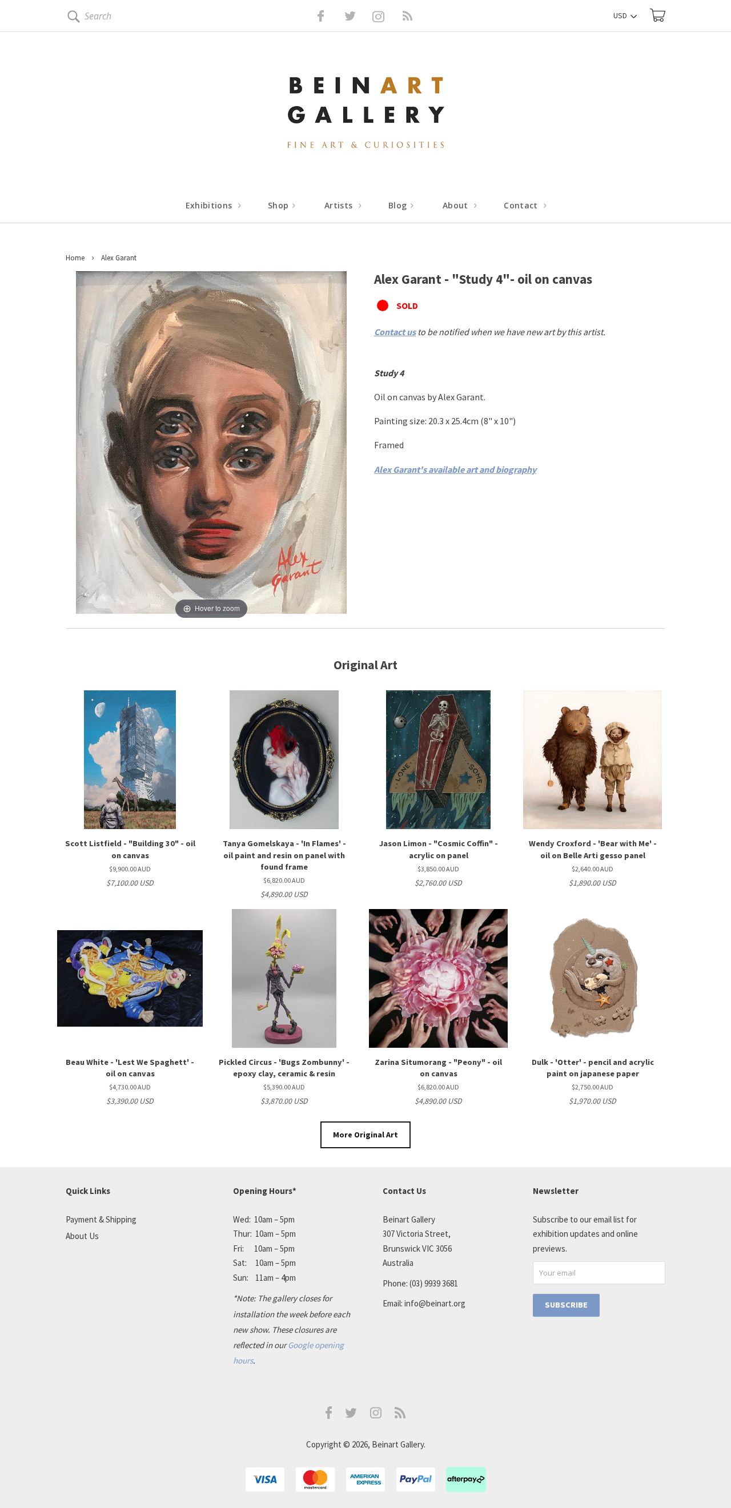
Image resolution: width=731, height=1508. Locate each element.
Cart (657, 15)
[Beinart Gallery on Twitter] (329, 16)
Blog (398, 205)
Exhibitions (210, 205)
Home (75, 258)
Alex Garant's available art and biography (455, 469)
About (457, 205)
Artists (339, 205)
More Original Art (365, 1134)
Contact (522, 205)
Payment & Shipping (101, 1219)
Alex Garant (118, 258)
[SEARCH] (71, 18)
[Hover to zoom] (211, 445)
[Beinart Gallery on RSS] (387, 16)
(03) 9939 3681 (433, 1283)
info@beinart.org (434, 1303)
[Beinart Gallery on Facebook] (313, 16)
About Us (82, 1235)
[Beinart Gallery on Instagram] (375, 1415)
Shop (279, 205)
